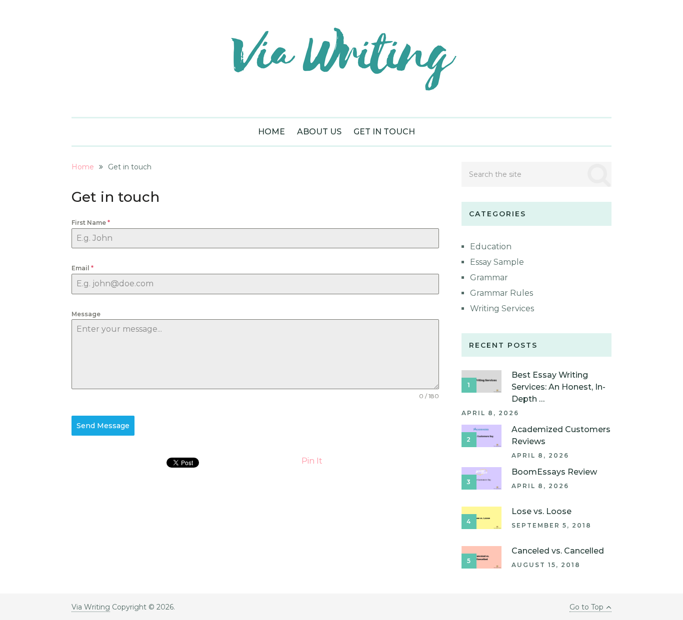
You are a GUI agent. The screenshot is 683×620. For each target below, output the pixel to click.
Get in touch (384, 131)
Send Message (103, 425)
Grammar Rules (501, 293)
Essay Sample (497, 262)
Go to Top (587, 607)
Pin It (312, 461)
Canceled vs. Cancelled (558, 551)
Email (83, 268)
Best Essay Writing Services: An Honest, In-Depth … (559, 387)
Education (491, 246)
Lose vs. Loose (542, 511)
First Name (91, 222)
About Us (319, 131)
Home (271, 131)
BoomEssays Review (554, 472)
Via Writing (91, 607)
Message (86, 314)
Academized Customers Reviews (561, 435)
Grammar (489, 277)
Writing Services (502, 308)
